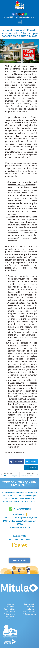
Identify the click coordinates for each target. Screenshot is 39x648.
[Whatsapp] (25, 14)
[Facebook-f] (16, 14)
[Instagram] (19, 14)
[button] (20, 22)
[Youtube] (22, 14)
